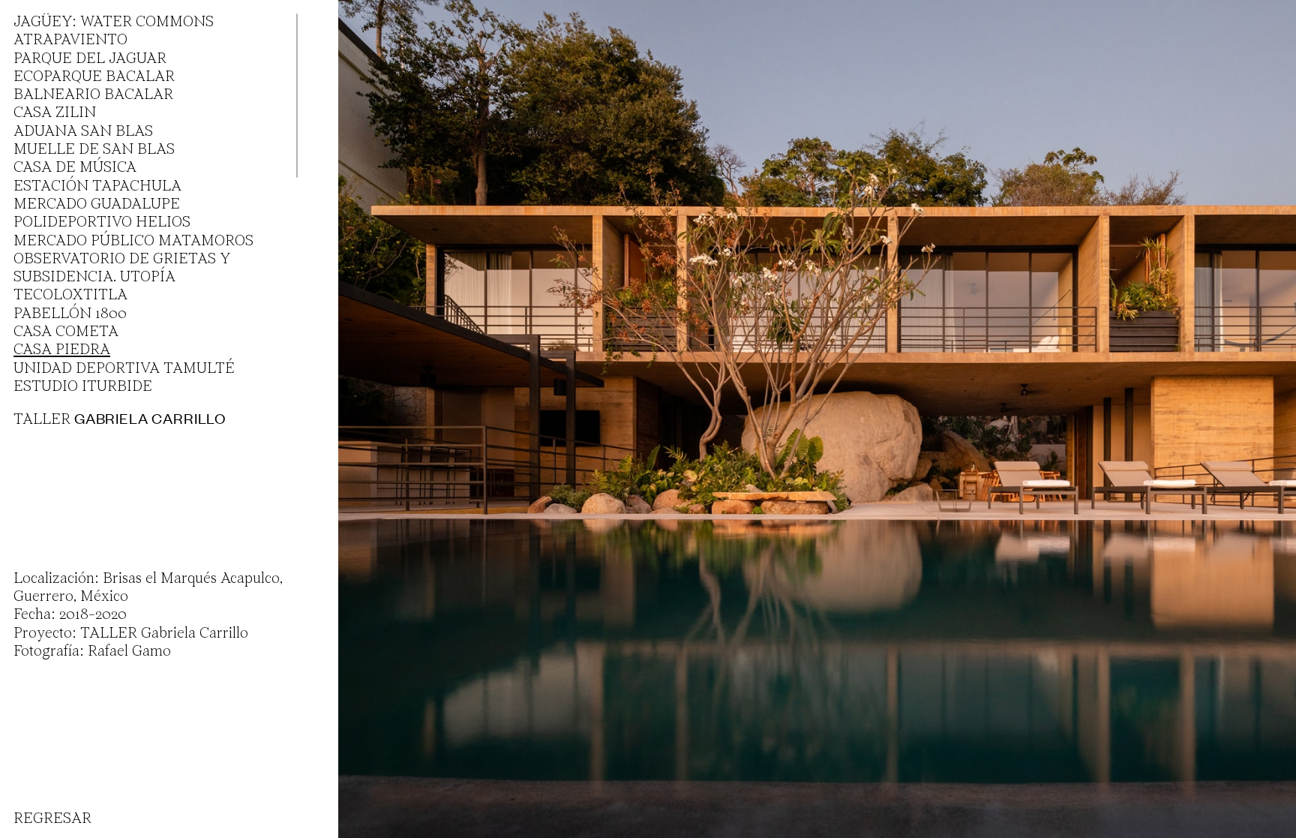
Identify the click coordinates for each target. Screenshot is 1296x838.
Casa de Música (75, 168)
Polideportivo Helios (102, 222)
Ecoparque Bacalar (94, 77)
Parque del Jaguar (90, 59)
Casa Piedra (62, 350)
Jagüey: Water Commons (114, 22)
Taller (120, 419)
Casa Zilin (55, 113)
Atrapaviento (71, 40)
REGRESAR (53, 819)
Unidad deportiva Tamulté (124, 369)
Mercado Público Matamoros (134, 241)
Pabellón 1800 (70, 314)
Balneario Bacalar (93, 95)
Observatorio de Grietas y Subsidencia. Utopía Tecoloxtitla (122, 278)
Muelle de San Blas (94, 150)
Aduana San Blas (83, 132)
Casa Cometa (66, 332)
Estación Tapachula (98, 186)
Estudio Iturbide (83, 387)
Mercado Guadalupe (97, 204)
